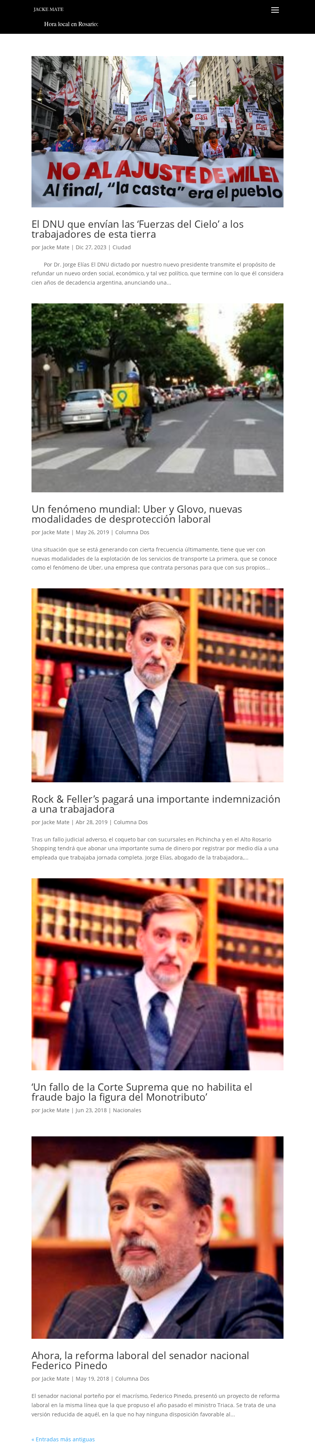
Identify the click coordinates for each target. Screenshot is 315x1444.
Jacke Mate (56, 247)
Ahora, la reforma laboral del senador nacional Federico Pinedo (140, 1360)
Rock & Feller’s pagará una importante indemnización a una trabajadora (156, 804)
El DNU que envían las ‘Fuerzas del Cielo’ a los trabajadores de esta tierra (138, 229)
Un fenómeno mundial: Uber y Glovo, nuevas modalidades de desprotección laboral (137, 514)
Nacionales (127, 1110)
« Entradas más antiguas (63, 1439)
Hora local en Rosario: (71, 24)
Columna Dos (132, 532)
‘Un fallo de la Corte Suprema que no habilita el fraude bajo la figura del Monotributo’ (142, 1092)
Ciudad (122, 247)
